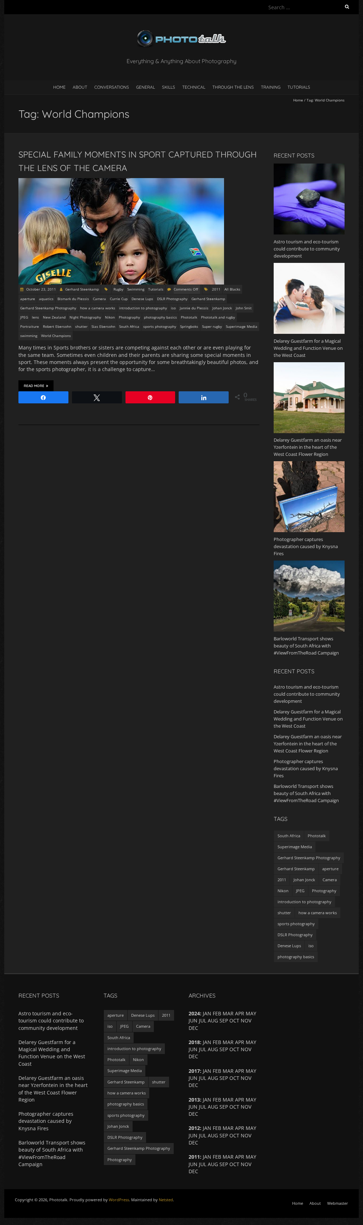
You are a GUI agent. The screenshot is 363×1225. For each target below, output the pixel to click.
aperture (27, 298)
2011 (216, 289)
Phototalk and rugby (218, 317)
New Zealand (54, 317)
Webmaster (337, 1203)
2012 (194, 1128)
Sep (223, 1020)
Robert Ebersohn (57, 326)
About (80, 87)
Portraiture (29, 326)
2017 (194, 1070)
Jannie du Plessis (194, 307)
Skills (168, 87)
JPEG (24, 317)
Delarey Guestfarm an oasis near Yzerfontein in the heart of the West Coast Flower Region (308, 743)
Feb (217, 1128)
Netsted (166, 1199)
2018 (194, 1042)
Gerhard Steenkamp (82, 289)
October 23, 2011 (40, 289)
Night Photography (85, 317)
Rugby (118, 289)
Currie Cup (119, 298)
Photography (129, 317)
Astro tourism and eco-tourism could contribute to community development (307, 694)
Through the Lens (233, 87)
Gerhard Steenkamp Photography (48, 307)
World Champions (56, 335)
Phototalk (189, 317)
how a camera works (97, 307)
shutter (81, 326)
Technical (193, 87)
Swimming (135, 289)
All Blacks (232, 289)
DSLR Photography (172, 298)
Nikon (110, 317)
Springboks (189, 326)
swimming (28, 335)
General (145, 87)
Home (59, 87)
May (251, 1128)
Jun (193, 1078)
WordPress (119, 1199)
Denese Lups (142, 298)
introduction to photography (143, 307)
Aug (213, 1135)
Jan (207, 1128)
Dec (193, 1171)
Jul (202, 1049)
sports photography (159, 326)
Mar (228, 1128)
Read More (34, 385)
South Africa (129, 326)
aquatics (46, 298)
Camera (99, 298)
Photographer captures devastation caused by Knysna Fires (306, 768)
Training (270, 87)
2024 (194, 1013)
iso (173, 307)
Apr (239, 1070)
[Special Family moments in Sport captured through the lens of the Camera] (121, 181)
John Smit (244, 307)
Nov (246, 1135)
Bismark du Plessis (73, 298)
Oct (234, 1049)
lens (35, 317)
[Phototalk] (181, 31)
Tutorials (298, 87)
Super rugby (212, 326)
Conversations (111, 87)
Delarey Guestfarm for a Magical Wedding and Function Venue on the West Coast (308, 718)
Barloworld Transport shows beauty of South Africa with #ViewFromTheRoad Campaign (306, 793)
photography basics (160, 317)
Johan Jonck (222, 307)
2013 (194, 1099)
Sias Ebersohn (103, 326)
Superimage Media (241, 326)
